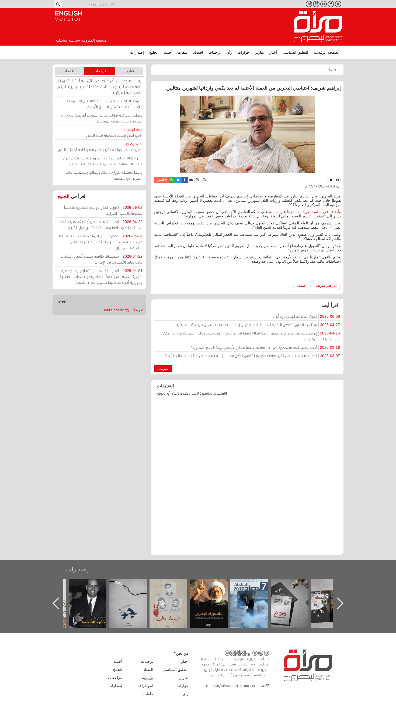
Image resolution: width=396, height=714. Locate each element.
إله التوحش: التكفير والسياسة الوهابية (93, 588)
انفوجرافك (145, 686)
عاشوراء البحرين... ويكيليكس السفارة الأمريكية (254, 591)
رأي (229, 52)
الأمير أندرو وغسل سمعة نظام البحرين (113, 132)
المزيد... (163, 368)
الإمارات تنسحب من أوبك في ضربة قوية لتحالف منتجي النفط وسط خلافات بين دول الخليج (101, 224)
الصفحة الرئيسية (326, 52)
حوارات (243, 52)
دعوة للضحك (133, 585)
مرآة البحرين (318, 27)
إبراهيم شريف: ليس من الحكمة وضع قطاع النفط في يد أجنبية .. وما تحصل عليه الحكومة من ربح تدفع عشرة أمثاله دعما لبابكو (251, 336)
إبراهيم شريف (326, 285)
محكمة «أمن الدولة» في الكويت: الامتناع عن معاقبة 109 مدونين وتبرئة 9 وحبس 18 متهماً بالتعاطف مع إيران (101, 242)
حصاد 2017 (295, 585)
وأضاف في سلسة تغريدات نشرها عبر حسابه (305, 212)
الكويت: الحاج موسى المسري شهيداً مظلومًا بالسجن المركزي (103, 210)
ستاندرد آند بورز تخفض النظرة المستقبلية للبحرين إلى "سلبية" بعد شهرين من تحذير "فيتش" (257, 324)
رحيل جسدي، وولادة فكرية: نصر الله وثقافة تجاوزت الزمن (100, 146)
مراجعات (115, 677)
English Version (68, 16)
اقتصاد (198, 52)
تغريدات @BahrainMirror (122, 310)
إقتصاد (302, 285)
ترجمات (215, 52)
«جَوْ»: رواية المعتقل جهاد (173, 588)
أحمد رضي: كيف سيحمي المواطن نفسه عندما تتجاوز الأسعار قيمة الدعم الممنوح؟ (265, 347)
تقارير (259, 52)
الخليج (154, 52)
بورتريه (147, 677)
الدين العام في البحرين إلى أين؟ (306, 316)
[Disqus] (247, 477)
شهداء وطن (214, 585)
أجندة (168, 52)
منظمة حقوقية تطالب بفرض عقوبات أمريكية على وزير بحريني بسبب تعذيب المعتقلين (101, 118)
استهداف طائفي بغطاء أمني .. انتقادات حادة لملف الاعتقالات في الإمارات (102, 259)
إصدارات (137, 52)
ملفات (183, 52)
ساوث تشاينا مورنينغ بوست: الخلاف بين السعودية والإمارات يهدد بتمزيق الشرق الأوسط (105, 104)
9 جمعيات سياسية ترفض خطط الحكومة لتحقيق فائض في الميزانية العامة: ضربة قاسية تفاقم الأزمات (252, 355)
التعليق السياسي (295, 52)
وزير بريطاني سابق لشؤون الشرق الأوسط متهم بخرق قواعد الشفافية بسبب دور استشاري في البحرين (103, 161)
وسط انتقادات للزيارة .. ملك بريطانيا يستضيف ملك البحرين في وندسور (104, 175)
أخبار (273, 52)
